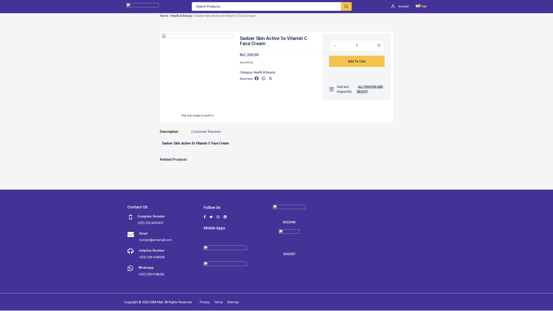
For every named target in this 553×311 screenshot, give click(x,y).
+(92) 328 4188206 (152, 257)
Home (164, 15)
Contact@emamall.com (155, 240)
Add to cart (357, 61)
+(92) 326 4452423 (150, 223)
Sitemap (233, 302)
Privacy (205, 302)
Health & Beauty (181, 15)
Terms (218, 302)
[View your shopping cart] (416, 6)
